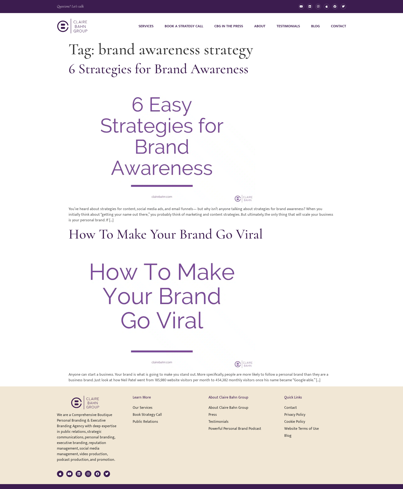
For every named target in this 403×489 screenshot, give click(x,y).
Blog (315, 26)
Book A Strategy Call (184, 26)
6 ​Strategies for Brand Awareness (158, 68)
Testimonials (288, 26)
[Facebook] (335, 6)
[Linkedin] (310, 6)
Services (146, 26)
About (259, 26)
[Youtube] (301, 6)
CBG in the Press (228, 26)
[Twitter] (343, 6)
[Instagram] (318, 6)
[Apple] (326, 6)
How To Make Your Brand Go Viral (166, 234)
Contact (338, 26)
